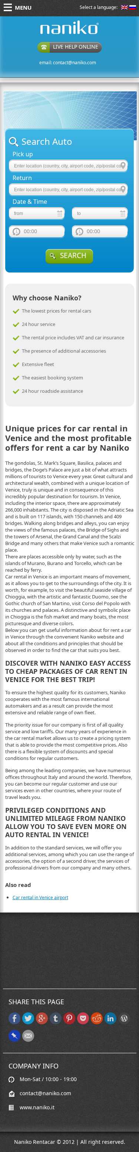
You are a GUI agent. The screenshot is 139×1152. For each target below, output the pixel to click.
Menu (23, 7)
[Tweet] (28, 1022)
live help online (75, 46)
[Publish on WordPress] (124, 1022)
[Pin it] (69, 1022)
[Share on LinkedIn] (110, 1022)
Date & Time (30, 202)
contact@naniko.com (74, 62)
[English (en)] (124, 8)
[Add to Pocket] (83, 1022)
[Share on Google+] (42, 1022)
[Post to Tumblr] (56, 1022)
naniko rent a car (57, 34)
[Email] (28, 1040)
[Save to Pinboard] (14, 1040)
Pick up (23, 154)
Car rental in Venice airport (40, 897)
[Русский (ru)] (132, 8)
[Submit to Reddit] (97, 1022)
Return (22, 178)
